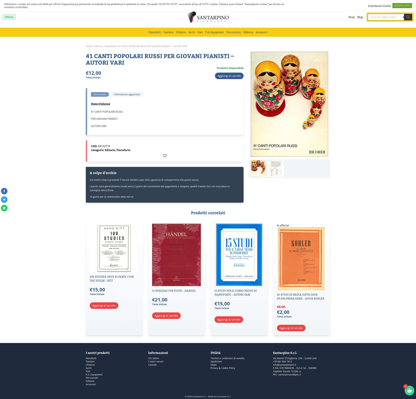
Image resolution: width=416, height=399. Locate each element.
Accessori (261, 32)
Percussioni (234, 32)
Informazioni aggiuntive (127, 94)
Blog (360, 17)
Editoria (248, 32)
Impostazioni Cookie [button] (379, 5)
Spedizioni (216, 361)
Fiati (200, 32)
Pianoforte (110, 46)
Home (89, 46)
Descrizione (100, 94)
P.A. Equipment (214, 32)
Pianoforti (155, 32)
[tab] (100, 94)
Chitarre (181, 32)
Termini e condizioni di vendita (227, 358)
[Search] (408, 17)
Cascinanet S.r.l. (223, 396)
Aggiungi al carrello (229, 75)
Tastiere (168, 32)
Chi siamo (153, 358)
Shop (351, 17)
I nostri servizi (155, 361)
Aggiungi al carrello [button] (104, 305)
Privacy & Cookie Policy (223, 368)
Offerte (9, 17)
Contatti (152, 364)
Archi (192, 32)
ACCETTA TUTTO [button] (402, 5)
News (214, 364)
